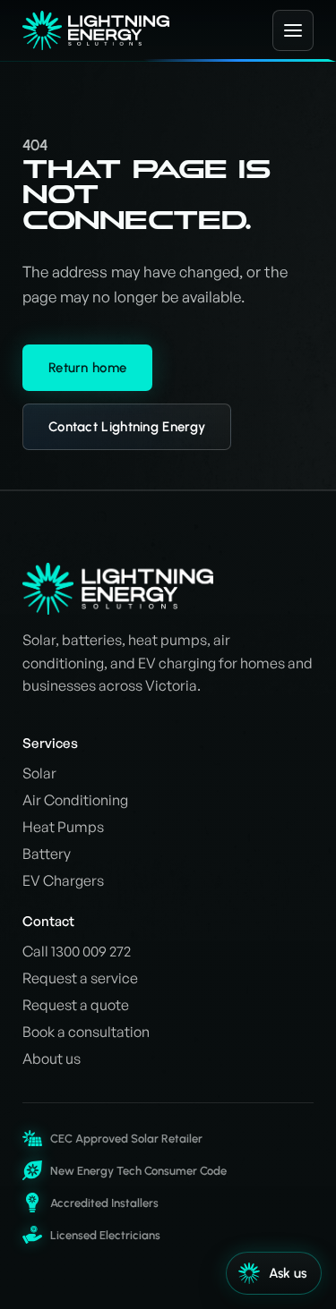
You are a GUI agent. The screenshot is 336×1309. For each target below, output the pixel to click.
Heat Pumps (63, 827)
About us (51, 1058)
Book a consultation (86, 1032)
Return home (87, 368)
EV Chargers (63, 880)
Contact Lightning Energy (126, 427)
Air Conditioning (75, 800)
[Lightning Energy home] (129, 31)
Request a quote (75, 1005)
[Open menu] (293, 30)
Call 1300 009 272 (76, 951)
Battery (46, 854)
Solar (39, 773)
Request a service (80, 978)
